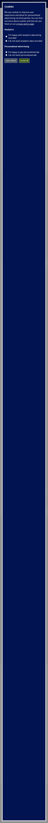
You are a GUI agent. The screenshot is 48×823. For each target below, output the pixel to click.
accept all (24, 60)
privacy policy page (25, 24)
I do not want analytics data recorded (25, 41)
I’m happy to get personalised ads (23, 52)
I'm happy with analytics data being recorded (24, 36)
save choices (11, 60)
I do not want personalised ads (22, 55)
